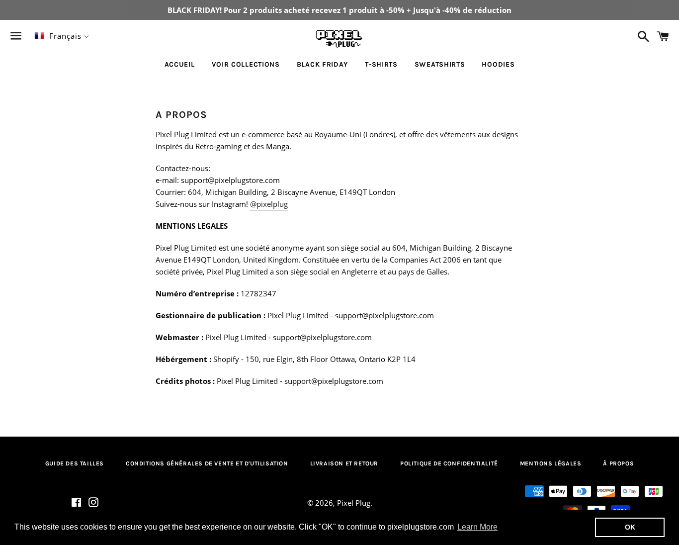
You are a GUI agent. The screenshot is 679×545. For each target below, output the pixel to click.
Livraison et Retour (344, 463)
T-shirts (381, 64)
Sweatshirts (440, 64)
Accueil (180, 64)
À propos (618, 463)
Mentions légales (551, 463)
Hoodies (498, 64)
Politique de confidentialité (449, 463)
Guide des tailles (74, 463)
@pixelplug (269, 204)
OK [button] (630, 527)
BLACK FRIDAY (322, 64)
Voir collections (246, 64)
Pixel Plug (353, 503)
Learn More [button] (477, 527)
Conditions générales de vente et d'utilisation (207, 463)
